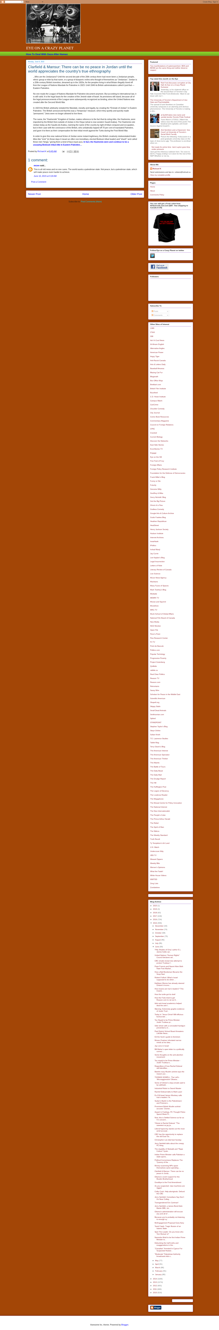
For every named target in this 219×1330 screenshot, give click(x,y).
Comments (157, 315)
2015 (155, 923)
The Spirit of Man (157, 827)
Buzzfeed (154, 393)
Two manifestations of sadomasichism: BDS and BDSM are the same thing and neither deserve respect (169, 68)
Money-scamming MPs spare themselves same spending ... (167, 1167)
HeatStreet (154, 525)
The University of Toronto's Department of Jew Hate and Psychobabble (168, 101)
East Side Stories (157, 445)
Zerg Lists (154, 883)
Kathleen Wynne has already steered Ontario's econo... (169, 984)
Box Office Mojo (156, 381)
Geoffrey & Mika (156, 493)
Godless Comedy (157, 509)
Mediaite (153, 594)
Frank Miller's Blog (157, 477)
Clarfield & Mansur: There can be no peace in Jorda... (169, 1172)
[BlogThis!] (70, 151)
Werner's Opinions (157, 867)
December (159, 926)
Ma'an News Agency (158, 578)
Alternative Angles (157, 348)
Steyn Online (155, 731)
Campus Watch (156, 401)
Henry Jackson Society (159, 529)
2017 (155, 916)
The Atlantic (155, 763)
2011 (155, 1289)
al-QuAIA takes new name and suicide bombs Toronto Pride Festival (175, 116)
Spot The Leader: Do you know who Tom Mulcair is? (169, 1233)
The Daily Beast (156, 771)
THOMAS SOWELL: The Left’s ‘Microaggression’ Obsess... (167, 1078)
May (157, 1261)
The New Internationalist (160, 811)
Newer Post (34, 194)
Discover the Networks (159, 441)
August (158, 940)
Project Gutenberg (157, 662)
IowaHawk (154, 541)
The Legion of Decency (159, 791)
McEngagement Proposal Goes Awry (169, 1223)
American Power (156, 352)
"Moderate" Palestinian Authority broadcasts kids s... (167, 1255)
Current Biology (156, 437)
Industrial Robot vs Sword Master (168, 1088)
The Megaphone (156, 799)
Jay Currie (154, 554)
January (158, 1274)
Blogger (124, 1325)
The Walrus (154, 831)
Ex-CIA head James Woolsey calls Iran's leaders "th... (168, 1096)
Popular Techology (157, 654)
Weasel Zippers (156, 859)
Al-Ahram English (157, 344)
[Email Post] (63, 151)
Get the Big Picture (157, 501)
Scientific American (157, 698)
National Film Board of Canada (162, 618)
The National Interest (158, 807)
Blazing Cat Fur (156, 372)
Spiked (153, 718)
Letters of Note (156, 566)
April (157, 1264)
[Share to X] (73, 151)
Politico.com (155, 650)
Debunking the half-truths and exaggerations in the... (166, 1244)
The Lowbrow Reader (159, 795)
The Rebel (154, 823)
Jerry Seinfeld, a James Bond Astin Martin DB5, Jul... (168, 1207)
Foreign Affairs (156, 465)
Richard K (157, 169)
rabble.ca (154, 670)
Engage (153, 453)
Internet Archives (157, 537)
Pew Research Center (159, 638)
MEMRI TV (154, 598)
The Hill (153, 783)
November (159, 929)
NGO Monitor (155, 626)
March (158, 1267)
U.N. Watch (154, 847)
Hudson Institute (156, 533)
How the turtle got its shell (165, 994)
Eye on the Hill (156, 457)
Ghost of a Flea (156, 505)
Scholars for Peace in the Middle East (165, 694)
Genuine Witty (155, 489)
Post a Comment (38, 182)
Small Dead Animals (158, 710)
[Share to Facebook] (75, 151)
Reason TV (154, 678)
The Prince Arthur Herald (160, 819)
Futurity (153, 485)
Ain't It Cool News (157, 340)
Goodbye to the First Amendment (168, 1182)
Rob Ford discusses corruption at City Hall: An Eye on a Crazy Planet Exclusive (176, 85)
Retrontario (154, 686)
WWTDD (153, 879)
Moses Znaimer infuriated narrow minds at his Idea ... (168, 1041)
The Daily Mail (156, 775)
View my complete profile (160, 175)
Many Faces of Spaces (159, 586)
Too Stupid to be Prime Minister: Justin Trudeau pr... (167, 1021)
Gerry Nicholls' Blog (158, 497)
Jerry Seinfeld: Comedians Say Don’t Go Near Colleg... (169, 1198)
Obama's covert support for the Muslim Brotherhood (167, 1178)
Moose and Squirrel (158, 602)
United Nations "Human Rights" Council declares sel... (167, 956)
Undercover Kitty (156, 851)
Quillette (153, 666)
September (160, 936)
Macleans (154, 582)
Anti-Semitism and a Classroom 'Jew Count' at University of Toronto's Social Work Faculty (175, 132)
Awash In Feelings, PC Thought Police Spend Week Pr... (170, 1113)
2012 (155, 1286)
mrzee (37, 165)
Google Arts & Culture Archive (162, 513)
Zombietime (155, 887)
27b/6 (152, 332)
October (158, 933)
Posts (155, 311)
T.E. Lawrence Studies (159, 738)
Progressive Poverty (158, 658)
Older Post (136, 194)
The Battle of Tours (157, 767)
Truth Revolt (155, 839)
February (159, 1271)
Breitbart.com (155, 384)
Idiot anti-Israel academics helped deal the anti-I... (168, 1004)
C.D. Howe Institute (158, 397)
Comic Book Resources (159, 417)
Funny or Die (155, 481)
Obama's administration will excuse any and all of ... (169, 1213)
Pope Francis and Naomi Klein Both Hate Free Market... (169, 967)
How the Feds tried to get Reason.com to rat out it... (166, 999)
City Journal (155, 413)
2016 (155, 919)
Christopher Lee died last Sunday (168, 1140)
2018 (155, 913)
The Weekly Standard (159, 835)
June (157, 947)
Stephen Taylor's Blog (159, 726)
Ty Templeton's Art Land (159, 843)
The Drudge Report (158, 779)
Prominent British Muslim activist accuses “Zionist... (167, 1107)
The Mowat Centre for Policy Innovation (166, 803)
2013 (155, 1282)
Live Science (155, 574)
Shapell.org (154, 702)
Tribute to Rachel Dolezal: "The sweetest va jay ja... (167, 1124)
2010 (155, 1293)
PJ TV (152, 642)
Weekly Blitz (155, 863)
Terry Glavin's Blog (157, 747)
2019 (155, 909)
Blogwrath (154, 377)
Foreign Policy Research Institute (163, 469)
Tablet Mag (154, 743)
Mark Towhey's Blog (158, 590)
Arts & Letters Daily (158, 364)
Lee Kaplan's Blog (157, 558)
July (157, 943)
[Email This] (68, 151)
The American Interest (159, 751)
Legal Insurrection (157, 561)
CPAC (152, 429)
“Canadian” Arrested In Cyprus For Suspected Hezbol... (168, 1250)
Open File (154, 630)
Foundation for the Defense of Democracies (167, 473)
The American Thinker (159, 759)
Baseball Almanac (157, 368)
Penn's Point (155, 634)
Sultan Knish (155, 735)
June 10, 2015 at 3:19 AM (45, 176)
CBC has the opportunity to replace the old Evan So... (169, 1135)
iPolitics (153, 545)
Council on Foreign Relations (161, 425)
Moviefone (154, 606)
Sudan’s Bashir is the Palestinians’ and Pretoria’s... (168, 1102)
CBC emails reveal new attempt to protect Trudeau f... (168, 962)
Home (85, 194)
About (152, 191)
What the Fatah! (156, 871)
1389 (152, 328)
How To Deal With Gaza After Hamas (47, 54)
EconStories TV (156, 449)
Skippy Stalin (155, 706)
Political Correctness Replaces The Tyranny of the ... (169, 1161)
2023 (155, 906)
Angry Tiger (154, 356)
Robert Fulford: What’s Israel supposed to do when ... (166, 978)
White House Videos (158, 875)
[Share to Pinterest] (77, 151)
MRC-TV (153, 610)
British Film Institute (158, 389)
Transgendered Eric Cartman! (166, 1203)
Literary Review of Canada (160, 570)
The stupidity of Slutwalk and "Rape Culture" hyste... (169, 1150)
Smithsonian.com (157, 714)
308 (151, 336)
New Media (154, 622)
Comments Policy (157, 195)
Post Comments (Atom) (91, 202)
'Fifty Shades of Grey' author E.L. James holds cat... (168, 951)
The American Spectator (160, 755)
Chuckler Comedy (157, 409)
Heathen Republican (158, 521)
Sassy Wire (154, 690)
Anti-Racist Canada (158, 360)
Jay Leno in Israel (162, 1046)
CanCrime (154, 405)
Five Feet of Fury (157, 461)
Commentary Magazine (159, 421)
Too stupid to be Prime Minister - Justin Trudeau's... (168, 1061)
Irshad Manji (155, 549)
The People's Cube (158, 815)
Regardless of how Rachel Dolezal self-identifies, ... (168, 1067)
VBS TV (153, 855)
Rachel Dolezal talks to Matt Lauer (168, 1092)
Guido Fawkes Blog (158, 517)
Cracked (153, 433)
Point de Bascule (157, 646)
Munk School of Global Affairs (162, 614)
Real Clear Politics (157, 674)
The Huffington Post (158, 787)
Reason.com (155, 682)
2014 (155, 1279)
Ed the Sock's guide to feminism (167, 1037)
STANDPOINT (155, 722)
